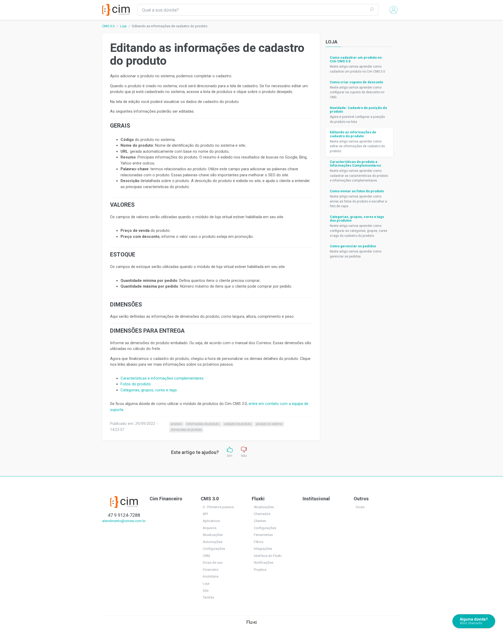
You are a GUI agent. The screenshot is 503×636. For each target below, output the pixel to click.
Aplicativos (211, 521)
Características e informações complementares (162, 378)
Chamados (262, 514)
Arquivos (209, 528)
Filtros (258, 542)
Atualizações (213, 535)
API (205, 514)
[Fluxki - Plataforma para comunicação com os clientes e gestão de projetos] (252, 622)
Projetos (260, 570)
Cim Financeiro (166, 498)
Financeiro (210, 570)
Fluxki (258, 498)
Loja (123, 26)
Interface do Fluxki (268, 556)
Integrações (263, 549)
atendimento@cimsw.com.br (124, 521)
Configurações (214, 549)
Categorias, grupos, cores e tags (149, 390)
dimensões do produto (186, 430)
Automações (212, 542)
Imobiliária (210, 576)
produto (176, 424)
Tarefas (208, 597)
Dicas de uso (213, 562)
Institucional (316, 498)
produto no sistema (269, 424)
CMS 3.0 (108, 26)
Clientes (260, 521)
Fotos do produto (136, 384)
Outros (361, 498)
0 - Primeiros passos (218, 507)
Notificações (263, 562)
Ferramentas (263, 535)
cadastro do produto (238, 424)
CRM (206, 556)
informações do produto (203, 424)
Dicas (360, 507)
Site (206, 591)
